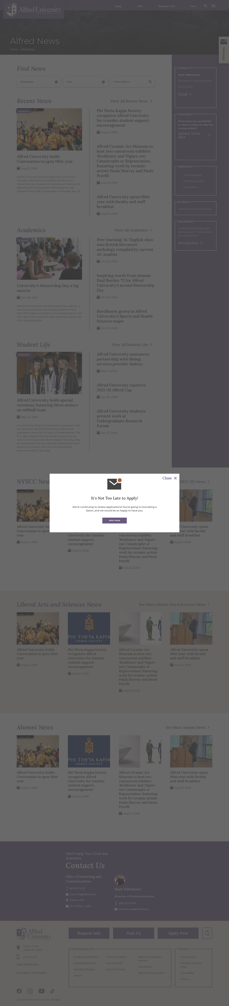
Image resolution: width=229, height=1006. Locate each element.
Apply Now (114, 520)
